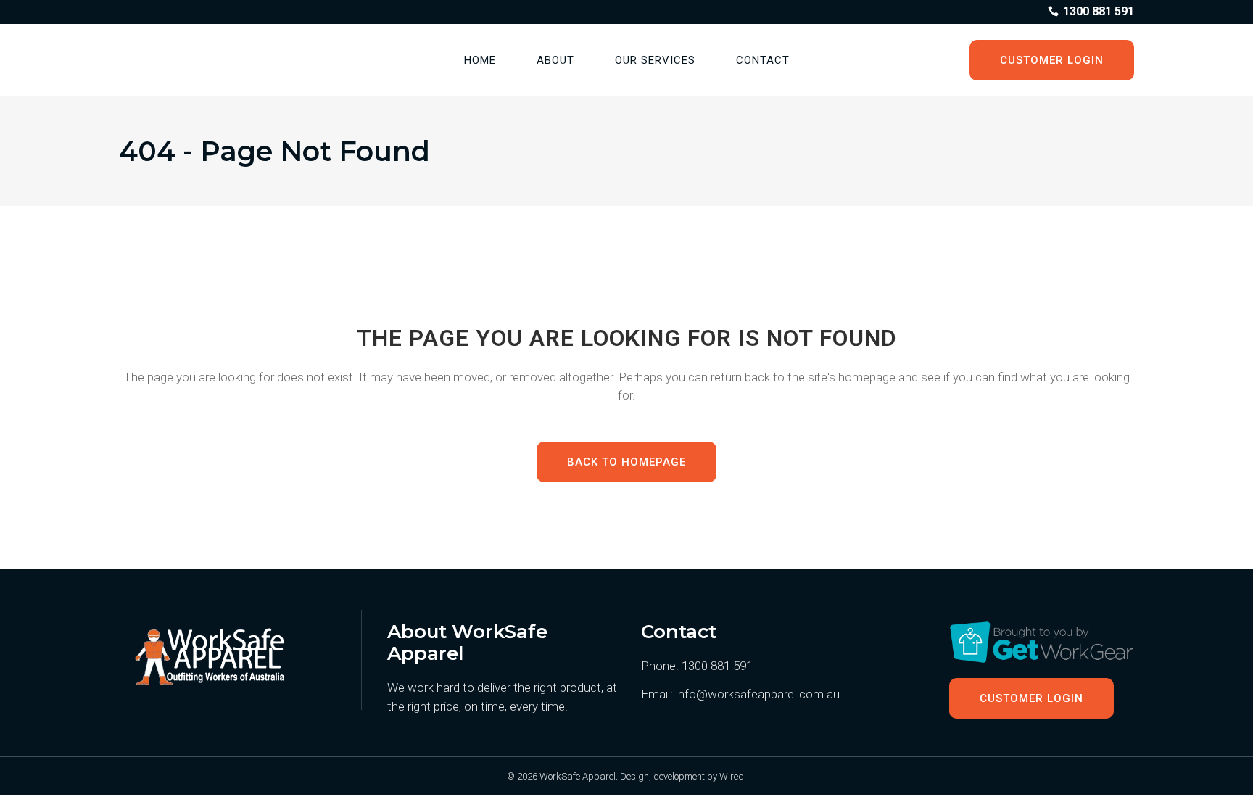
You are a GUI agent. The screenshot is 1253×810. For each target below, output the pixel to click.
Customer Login (1052, 60)
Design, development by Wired (682, 776)
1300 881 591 (717, 665)
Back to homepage (626, 461)
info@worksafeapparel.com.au (758, 694)
